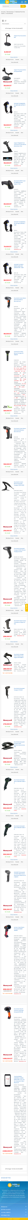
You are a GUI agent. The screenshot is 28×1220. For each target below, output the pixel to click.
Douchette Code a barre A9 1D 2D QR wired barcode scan (20, 299)
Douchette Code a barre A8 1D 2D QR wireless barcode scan (20, 430)
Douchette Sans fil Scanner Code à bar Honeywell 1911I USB (19, 1010)
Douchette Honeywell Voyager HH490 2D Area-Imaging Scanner (20, 550)
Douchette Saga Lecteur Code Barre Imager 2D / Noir (20, 622)
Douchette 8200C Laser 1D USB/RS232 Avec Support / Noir (20, 182)
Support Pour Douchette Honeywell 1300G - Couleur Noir (20, 81)
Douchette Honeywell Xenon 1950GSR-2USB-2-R (20, 781)
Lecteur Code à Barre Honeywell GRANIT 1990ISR (19, 929)
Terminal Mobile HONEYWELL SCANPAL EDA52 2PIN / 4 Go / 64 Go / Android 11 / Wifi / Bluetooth (19, 1079)
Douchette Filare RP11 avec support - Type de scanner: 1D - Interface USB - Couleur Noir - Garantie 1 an (20, 278)
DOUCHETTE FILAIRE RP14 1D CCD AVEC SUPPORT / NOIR (19, 223)
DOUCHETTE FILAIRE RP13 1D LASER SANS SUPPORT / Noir (20, 105)
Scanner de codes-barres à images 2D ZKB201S (18, 353)
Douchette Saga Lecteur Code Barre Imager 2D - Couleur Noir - (20, 633)
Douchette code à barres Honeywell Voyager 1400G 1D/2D (19, 483)
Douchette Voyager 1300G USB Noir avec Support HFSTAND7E (19, 656)
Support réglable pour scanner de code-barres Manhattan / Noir (20, 144)
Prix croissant (14, 24)
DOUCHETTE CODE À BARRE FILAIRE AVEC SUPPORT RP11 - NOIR (18, 266)
